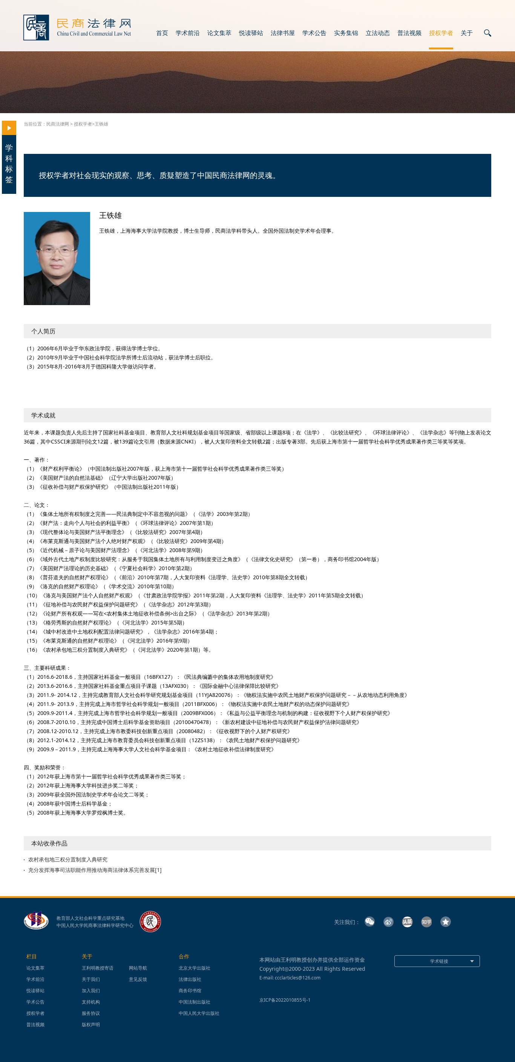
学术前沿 (188, 33)
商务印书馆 (190, 990)
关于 (467, 33)
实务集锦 (346, 33)
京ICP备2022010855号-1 (285, 1000)
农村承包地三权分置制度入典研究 (67, 859)
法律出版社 (190, 979)
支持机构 (91, 1002)
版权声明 (91, 1024)
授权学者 (441, 33)
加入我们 (91, 990)
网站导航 (138, 968)
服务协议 (91, 1013)
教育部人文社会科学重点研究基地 (90, 918)
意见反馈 (138, 979)
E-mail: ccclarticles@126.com (289, 978)
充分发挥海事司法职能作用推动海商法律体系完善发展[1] (95, 870)
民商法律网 (57, 124)
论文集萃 (219, 33)
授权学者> (84, 124)
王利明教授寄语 (97, 968)
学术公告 (314, 33)
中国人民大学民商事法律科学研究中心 (95, 925)
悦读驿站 (251, 33)
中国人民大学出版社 (199, 1013)
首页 (162, 33)
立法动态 (378, 33)
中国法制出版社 (194, 1002)
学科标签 (9, 163)
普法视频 (409, 33)
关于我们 (91, 979)
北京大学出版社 (194, 968)
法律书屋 (283, 33)
